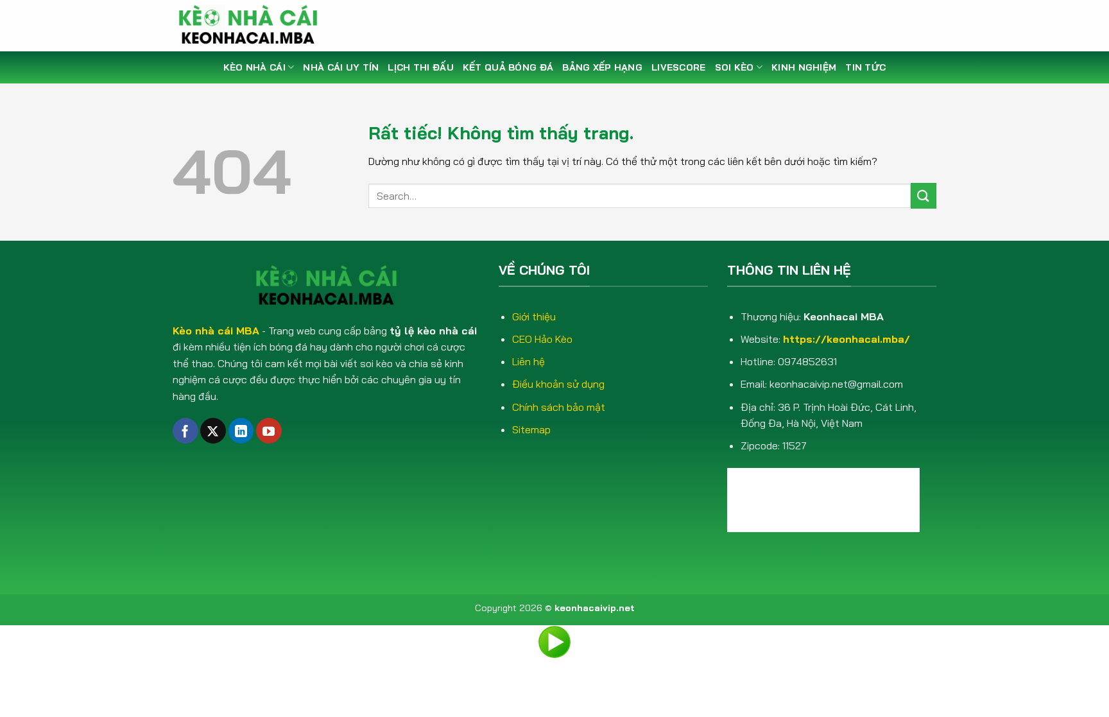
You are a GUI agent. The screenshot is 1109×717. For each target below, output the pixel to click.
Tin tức (865, 67)
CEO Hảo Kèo (542, 339)
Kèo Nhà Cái (254, 67)
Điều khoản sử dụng (558, 383)
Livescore (678, 67)
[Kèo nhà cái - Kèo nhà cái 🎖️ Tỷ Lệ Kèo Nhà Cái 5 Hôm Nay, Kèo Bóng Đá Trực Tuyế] (253, 25)
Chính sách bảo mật (558, 407)
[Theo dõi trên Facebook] (185, 431)
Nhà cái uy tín (341, 67)
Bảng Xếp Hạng (602, 67)
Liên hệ (528, 361)
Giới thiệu (534, 316)
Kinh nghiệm (803, 67)
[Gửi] (923, 195)
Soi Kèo (734, 67)
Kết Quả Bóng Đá (508, 67)
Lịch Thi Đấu (420, 67)
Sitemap (531, 429)
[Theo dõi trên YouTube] (269, 431)
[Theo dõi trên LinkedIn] (241, 431)
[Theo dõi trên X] (213, 431)
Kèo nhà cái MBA (216, 330)
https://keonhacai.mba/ (846, 339)
